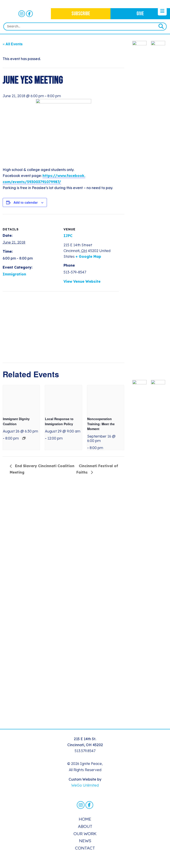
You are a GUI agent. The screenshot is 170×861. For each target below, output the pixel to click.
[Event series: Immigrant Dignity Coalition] (23, 438)
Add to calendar (26, 202)
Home (85, 819)
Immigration (14, 274)
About (85, 826)
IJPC (68, 235)
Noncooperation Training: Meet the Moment (101, 424)
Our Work (85, 833)
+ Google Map (88, 256)
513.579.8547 (85, 751)
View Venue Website (82, 281)
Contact (85, 848)
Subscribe (80, 13)
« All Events (13, 43)
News (85, 840)
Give (140, 13)
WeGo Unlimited (85, 785)
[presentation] (21, 399)
